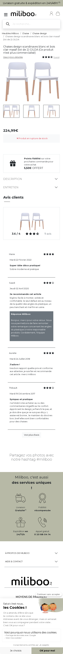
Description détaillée (13, 57)
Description (12, 179)
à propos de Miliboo (17, 553)
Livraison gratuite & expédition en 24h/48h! (31, 3)
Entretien (10, 187)
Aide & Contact (14, 561)
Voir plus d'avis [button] (31, 435)
